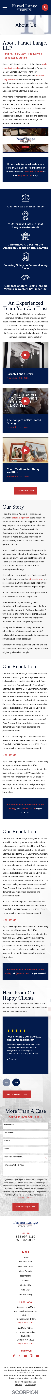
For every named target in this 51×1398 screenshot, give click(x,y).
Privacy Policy (25, 1294)
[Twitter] (19, 1355)
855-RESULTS (25, 1240)
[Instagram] (31, 1355)
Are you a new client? (13, 1157)
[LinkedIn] (25, 1355)
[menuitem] (18, 1385)
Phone (7, 1140)
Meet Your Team (25, 1266)
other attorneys (36, 579)
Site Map (25, 1289)
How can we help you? (14, 1165)
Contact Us (25, 1285)
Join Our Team (25, 1261)
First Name (9, 1124)
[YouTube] (37, 1355)
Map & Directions (25, 1322)
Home (25, 1257)
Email (6, 1149)
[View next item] (16, 1082)
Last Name (8, 1132)
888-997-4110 (25, 1236)
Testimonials (25, 1276)
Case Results (25, 1271)
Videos (25, 1280)
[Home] (24, 7)
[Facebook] (13, 1355)
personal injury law (20, 517)
